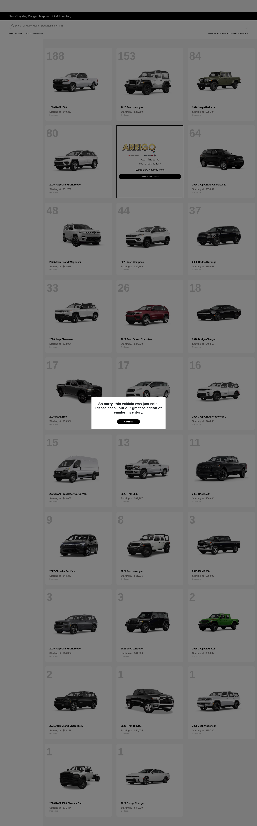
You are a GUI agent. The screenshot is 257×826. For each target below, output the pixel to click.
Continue (128, 422)
